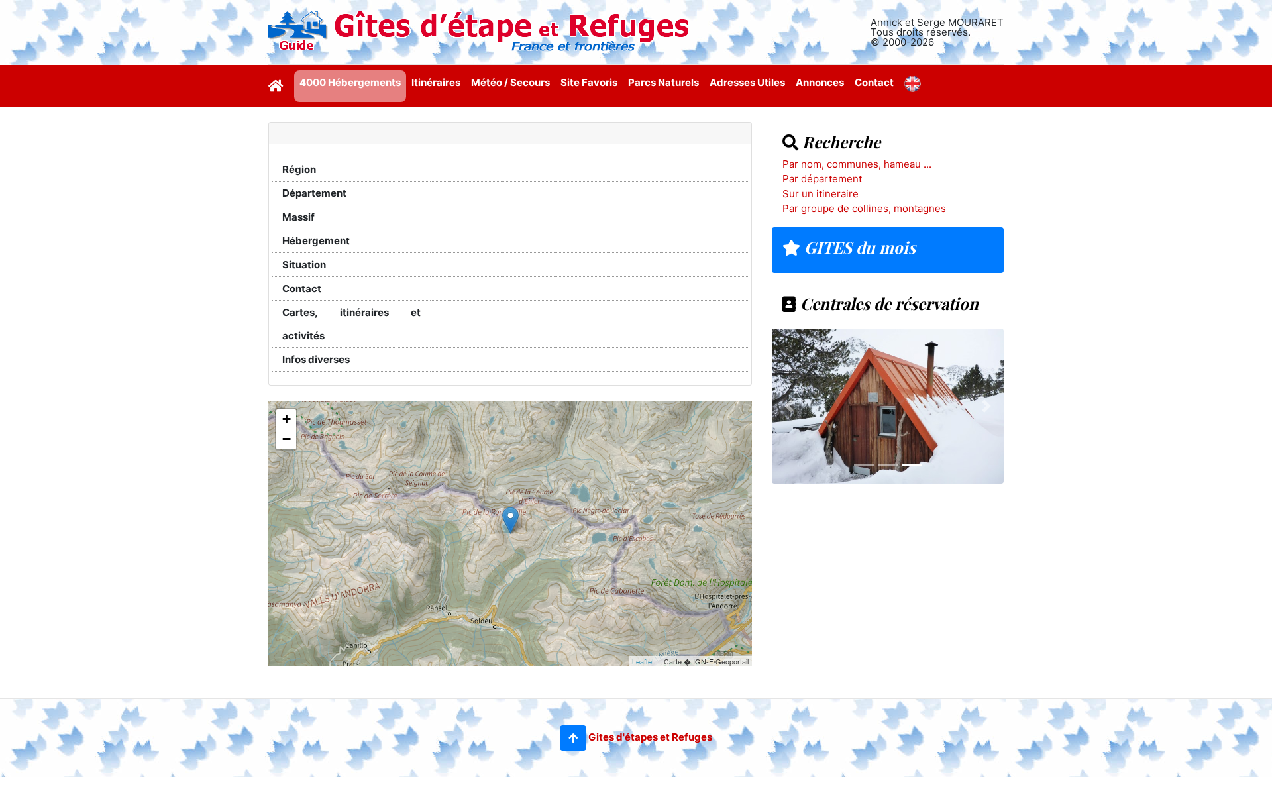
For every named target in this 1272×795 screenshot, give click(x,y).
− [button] (286, 439)
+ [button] (286, 419)
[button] (573, 738)
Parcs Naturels (663, 82)
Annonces (820, 82)
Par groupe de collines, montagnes (864, 208)
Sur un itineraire (820, 193)
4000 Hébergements (350, 82)
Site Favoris (588, 82)
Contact (874, 82)
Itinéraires (435, 82)
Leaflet (643, 661)
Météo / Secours (510, 82)
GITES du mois (858, 247)
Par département (822, 178)
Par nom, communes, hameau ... (856, 164)
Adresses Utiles (747, 82)
